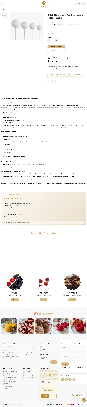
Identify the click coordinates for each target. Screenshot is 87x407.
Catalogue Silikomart (28, 375)
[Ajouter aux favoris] (3, 239)
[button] (50, 29)
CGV (4, 349)
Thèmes (57, 3)
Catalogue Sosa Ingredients (29, 377)
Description (7, 94)
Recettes (5, 388)
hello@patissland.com (49, 347)
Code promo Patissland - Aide (30, 347)
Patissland (8, 404)
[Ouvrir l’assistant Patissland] (84, 400)
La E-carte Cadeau (8, 386)
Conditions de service (75, 368)
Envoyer (65, 364)
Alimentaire (34, 3)
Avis (16, 94)
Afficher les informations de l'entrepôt (58, 70)
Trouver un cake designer (10, 371)
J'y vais (15, 300)
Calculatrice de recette (10, 377)
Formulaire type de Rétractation (8, 353)
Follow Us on (65, 376)
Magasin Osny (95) (8, 375)
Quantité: (49, 37)
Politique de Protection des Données (10, 357)
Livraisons (24, 351)
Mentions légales (8, 347)
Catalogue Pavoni (27, 373)
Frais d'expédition (58, 24)
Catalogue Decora (27, 371)
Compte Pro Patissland (9, 381)
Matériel (52, 3)
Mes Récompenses (8, 3)
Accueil (3, 9)
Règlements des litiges (28, 353)
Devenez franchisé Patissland (8, 384)
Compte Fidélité (7, 379)
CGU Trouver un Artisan (9, 351)
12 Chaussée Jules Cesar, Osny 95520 (49, 350)
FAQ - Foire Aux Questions (29, 349)
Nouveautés (28, 3)
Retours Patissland (27, 355)
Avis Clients (6, 373)
